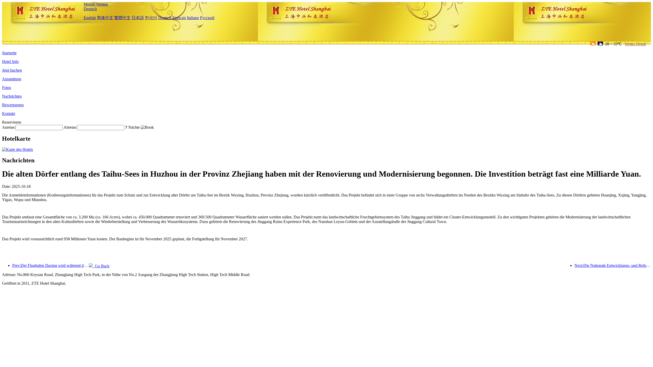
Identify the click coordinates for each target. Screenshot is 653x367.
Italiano (193, 18)
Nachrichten (12, 96)
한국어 (151, 18)
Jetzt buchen (12, 70)
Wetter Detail (635, 44)
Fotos (6, 87)
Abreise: (70, 127)
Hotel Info (10, 61)
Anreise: (9, 127)
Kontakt (8, 113)
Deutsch (90, 9)
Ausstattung (11, 79)
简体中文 (105, 18)
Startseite (9, 53)
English (90, 18)
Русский (207, 18)
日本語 (138, 18)
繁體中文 (122, 18)
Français (179, 18)
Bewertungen (13, 105)
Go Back (101, 266)
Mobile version (96, 4)
